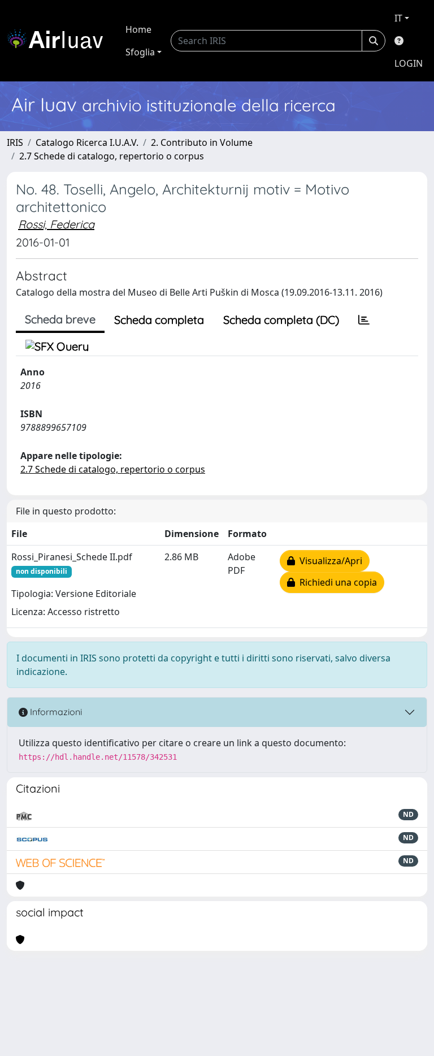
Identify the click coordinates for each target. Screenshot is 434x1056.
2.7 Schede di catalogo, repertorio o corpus (111, 156)
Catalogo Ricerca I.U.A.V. (87, 142)
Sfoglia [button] (140, 52)
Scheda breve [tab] (60, 319)
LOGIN (408, 63)
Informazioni (55, 711)
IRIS (15, 142)
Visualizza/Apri (328, 561)
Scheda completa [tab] (159, 320)
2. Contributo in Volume (202, 142)
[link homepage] (59, 40)
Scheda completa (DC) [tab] (281, 320)
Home (138, 29)
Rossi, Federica (56, 224)
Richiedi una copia (336, 582)
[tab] (364, 320)
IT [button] (398, 18)
